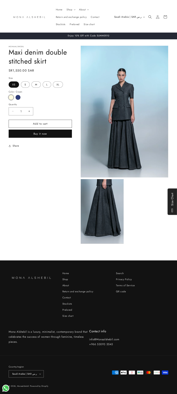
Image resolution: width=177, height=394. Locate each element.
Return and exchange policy (77, 291)
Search (120, 273)
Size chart (67, 316)
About (65, 285)
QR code (121, 291)
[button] (70, 9)
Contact (66, 297)
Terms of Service (125, 285)
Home (65, 273)
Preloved (67, 310)
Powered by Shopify (39, 386)
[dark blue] (18, 97)
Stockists (67, 303)
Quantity (13, 104)
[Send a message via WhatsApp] (6, 388)
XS (13, 84)
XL (58, 84)
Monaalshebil (23, 386)
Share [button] (16, 145)
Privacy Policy (124, 279)
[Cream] (11, 97)
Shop (65, 279)
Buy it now (40, 134)
